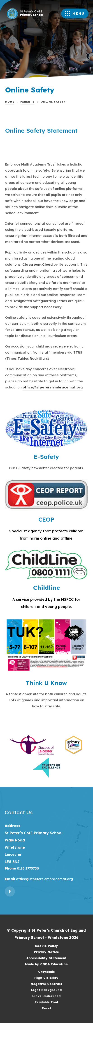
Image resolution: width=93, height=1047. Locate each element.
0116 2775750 (27, 868)
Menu (78, 13)
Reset (46, 1008)
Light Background (46, 990)
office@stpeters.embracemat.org (53, 387)
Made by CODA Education (52, 964)
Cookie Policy (46, 946)
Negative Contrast (46, 984)
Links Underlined (46, 996)
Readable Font (46, 1002)
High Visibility (46, 978)
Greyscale (46, 971)
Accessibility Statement (46, 958)
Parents (27, 101)
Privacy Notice (46, 952)
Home (9, 101)
